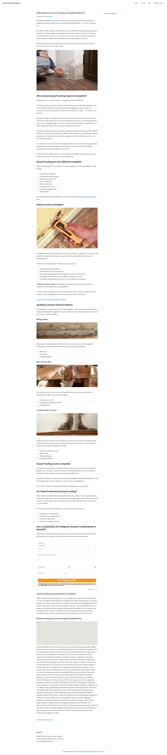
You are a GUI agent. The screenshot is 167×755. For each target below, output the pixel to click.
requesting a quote (90, 197)
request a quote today (81, 486)
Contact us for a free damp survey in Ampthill (51, 299)
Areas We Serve (48, 720)
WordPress (98, 751)
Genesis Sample (77, 751)
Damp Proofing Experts (11, 3)
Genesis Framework (88, 751)
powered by (93, 589)
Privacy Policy (44, 584)
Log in (103, 751)
